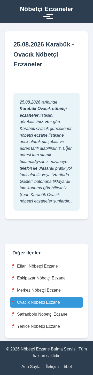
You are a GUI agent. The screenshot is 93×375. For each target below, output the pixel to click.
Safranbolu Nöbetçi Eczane (42, 314)
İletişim (52, 366)
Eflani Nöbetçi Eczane (37, 266)
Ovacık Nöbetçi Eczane (38, 302)
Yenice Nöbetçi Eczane (38, 326)
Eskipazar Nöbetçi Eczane (41, 278)
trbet (68, 366)
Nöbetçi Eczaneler (46, 8)
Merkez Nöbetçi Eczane (39, 290)
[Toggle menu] (46, 16)
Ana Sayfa (31, 366)
